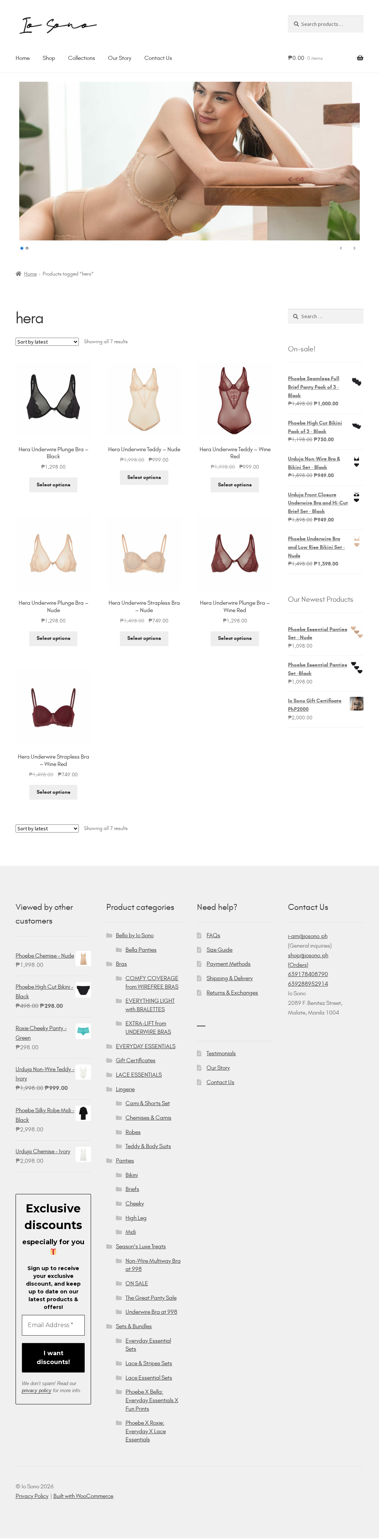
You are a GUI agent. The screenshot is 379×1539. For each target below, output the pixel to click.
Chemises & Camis (148, 1117)
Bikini (131, 1174)
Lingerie (125, 1089)
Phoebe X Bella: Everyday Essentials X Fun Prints (151, 1400)
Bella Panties (141, 949)
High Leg (136, 1217)
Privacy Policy (32, 1495)
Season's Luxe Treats (141, 1246)
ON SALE (136, 1283)
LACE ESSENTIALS (139, 1074)
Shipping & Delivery (230, 978)
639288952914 (308, 983)
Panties (125, 1160)
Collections (81, 57)
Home (23, 57)
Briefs (132, 1188)
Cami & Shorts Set (147, 1103)
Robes (133, 1131)
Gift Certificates (135, 1060)
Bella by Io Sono (135, 935)
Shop (49, 57)
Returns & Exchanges (232, 992)
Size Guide (219, 949)
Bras (121, 963)
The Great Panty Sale (151, 1297)
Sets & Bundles (134, 1326)
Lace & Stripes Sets (148, 1363)
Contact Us (158, 57)
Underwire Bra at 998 (151, 1311)
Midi (130, 1231)
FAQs (213, 935)
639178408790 (308, 974)
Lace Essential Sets (148, 1377)
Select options (53, 485)
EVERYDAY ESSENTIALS (145, 1046)
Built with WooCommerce (83, 1495)
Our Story (119, 57)
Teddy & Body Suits (148, 1146)
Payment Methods (229, 963)
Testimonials (221, 1053)
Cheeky (134, 1203)
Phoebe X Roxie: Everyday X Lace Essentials (145, 1431)
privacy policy (36, 1390)
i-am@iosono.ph (308, 935)
